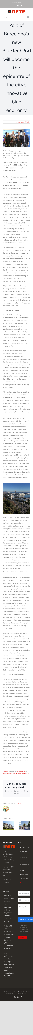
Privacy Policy (18, 991)
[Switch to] (24, 882)
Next (27, 122)
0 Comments (25, 773)
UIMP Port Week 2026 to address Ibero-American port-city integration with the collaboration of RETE (9, 908)
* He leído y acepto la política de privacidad (24, 928)
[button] (4, 825)
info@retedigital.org (16, 2)
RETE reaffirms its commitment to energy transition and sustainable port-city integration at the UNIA (9, 964)
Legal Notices (9, 993)
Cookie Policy (26, 991)
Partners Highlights (7, 773)
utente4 (6, 771)
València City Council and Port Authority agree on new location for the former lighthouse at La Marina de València (9, 937)
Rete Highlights (17, 773)
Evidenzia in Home (21, 771)
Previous (21, 122)
